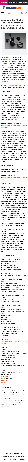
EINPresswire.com (7, 59)
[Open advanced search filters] (22, 13)
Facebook (4, 380)
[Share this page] (26, 13)
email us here (5, 376)
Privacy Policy (21, 459)
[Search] (18, 13)
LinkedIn (3, 384)
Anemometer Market (13, 85)
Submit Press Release (8, 456)
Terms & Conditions (20, 456)
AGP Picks (4, 2)
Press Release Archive (16, 453)
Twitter (3, 382)
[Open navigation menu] (2, 13)
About (7, 453)
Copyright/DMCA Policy (9, 459)
